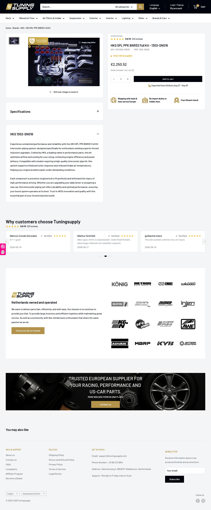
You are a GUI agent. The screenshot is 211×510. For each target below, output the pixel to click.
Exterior (94, 18)
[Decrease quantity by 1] (114, 79)
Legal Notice (55, 473)
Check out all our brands (28, 330)
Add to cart (168, 79)
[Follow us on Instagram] (203, 501)
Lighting (126, 18)
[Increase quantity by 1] (128, 79)
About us (10, 455)
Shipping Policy (56, 455)
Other (141, 18)
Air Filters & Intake (52, 18)
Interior (110, 18)
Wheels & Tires (26, 18)
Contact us (105, 404)
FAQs (8, 464)
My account (176, 8)
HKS (22, 28)
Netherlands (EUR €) (31, 493)
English (10, 493)
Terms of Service (57, 469)
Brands (16, 28)
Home (8, 28)
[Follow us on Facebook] (198, 501)
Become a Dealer (14, 478)
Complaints (11, 469)
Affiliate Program (14, 473)
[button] (205, 241)
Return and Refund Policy (61, 459)
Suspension (75, 18)
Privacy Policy (56, 464)
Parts (8, 18)
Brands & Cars (159, 18)
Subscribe (174, 479)
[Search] (140, 7)
